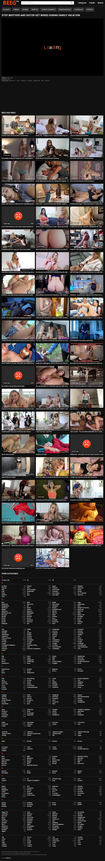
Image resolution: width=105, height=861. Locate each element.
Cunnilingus (55, 648)
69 (53, 580)
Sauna (54, 812)
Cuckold (4, 647)
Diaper (29, 658)
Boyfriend (30, 620)
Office (3, 778)
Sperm (80, 822)
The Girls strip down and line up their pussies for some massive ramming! (52, 340)
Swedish (4, 829)
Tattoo (29, 837)
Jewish (29, 735)
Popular (92, 3)
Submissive (55, 828)
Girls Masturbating (83, 696)
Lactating (4, 747)
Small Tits (35, 9)
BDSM (54, 602)
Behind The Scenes (83, 607)
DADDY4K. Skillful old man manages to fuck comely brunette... (86, 318)
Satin (28, 812)
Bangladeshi (5, 606)
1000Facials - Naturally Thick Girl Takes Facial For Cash (86, 454)
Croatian (55, 645)
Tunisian (4, 846)
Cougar (80, 641)
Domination (81, 660)
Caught (29, 633)
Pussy (3, 797)
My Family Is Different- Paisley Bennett (82, 158)
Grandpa (80, 700)
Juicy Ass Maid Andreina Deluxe (79, 135)
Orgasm (4, 780)
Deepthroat (81, 656)
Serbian (80, 814)
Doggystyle (36, 80)
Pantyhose (30, 788)
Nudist (29, 773)
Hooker (54, 713)
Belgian (4, 609)
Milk (79, 761)
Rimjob (4, 804)
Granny (4, 702)
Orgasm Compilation (33, 780)
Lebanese (30, 749)
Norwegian (5, 773)
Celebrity (55, 633)
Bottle (80, 618)
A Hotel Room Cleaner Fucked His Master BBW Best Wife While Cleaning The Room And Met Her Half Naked (86, 545)
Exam (3, 672)
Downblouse (5, 663)
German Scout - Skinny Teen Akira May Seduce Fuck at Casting (18, 545)
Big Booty (4, 611)
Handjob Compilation (84, 709)
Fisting (29, 684)
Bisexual (4, 614)
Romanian (30, 804)
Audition (4, 595)
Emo (3, 671)
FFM (3, 678)
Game (28, 695)
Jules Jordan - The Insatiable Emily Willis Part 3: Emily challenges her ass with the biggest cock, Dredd (86, 431)
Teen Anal (55, 839)
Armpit (80, 591)
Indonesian (30, 722)
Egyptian (54, 669)
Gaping (80, 695)
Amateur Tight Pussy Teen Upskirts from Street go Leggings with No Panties (18, 500)
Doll (53, 660)
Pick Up (29, 790)
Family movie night (41, 454)
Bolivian (54, 616)
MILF (3, 756)
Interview (30, 724)
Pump (79, 795)
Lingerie (4, 750)
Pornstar (80, 791)
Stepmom (5, 826)
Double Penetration (65, 9)
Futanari (4, 689)
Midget (29, 761)
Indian (3, 722)
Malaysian (30, 758)
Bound (3, 620)
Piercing (54, 790)
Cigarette (4, 636)
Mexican (4, 761)
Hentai (54, 711)
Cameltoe (81, 629)
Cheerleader (5, 634)
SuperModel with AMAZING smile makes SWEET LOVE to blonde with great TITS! (52, 409)
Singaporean (81, 817)
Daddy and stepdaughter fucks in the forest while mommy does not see (52, 363)
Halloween (30, 709)
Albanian (80, 586)
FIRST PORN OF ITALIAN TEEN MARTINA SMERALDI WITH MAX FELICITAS (18, 363)
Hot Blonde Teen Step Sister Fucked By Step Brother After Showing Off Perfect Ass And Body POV (52, 272)
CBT (3, 629)
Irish (79, 724)
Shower (47, 80)
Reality (4, 802)
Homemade (30, 713)
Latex (28, 747)
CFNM (29, 629)
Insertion (55, 722)
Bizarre (29, 614)
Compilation (56, 640)
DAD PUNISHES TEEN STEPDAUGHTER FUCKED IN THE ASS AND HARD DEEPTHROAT (52, 545)
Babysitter (5, 604)
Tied (79, 841)
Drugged (54, 663)
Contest (4, 641)
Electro (80, 669)
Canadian (4, 631)
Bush (53, 623)
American (80, 588)
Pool (53, 791)
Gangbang (55, 695)
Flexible (80, 684)
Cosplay (29, 641)
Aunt (28, 595)
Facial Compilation (83, 678)
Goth (53, 700)
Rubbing (4, 806)
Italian (29, 726)
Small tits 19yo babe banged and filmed (81, 249)
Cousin (29, 643)
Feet (79, 680)
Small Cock (55, 819)
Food (3, 685)
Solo (53, 821)
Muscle (4, 765)
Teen (18, 80)
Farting (29, 680)
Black (54, 614)
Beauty (54, 607)
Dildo (53, 658)
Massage (80, 758)
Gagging (4, 695)
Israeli (3, 726)
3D (28, 580)
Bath (79, 606)
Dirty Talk (80, 658)
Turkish (29, 846)
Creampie (80, 643)
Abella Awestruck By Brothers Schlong (47, 158)
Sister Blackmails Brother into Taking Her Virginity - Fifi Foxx (52, 181)
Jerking (4, 735)
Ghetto (29, 696)
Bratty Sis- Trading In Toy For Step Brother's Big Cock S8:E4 (52, 135)
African (29, 586)
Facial (54, 678)
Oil (28, 778)
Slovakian (30, 819)
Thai (3, 841)
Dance (29, 656)
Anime (79, 589)
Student (29, 828)
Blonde (30, 80)
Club (53, 638)
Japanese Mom (6, 733)
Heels (28, 711)
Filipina (54, 682)
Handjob (54, 709)
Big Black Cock (56, 609)
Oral (79, 778)
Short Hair (30, 817)
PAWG (3, 786)
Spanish (29, 822)
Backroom (30, 604)
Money (54, 763)
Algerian (4, 588)
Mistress (4, 763)
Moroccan (81, 763)
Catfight (4, 633)
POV (42, 80)
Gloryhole (55, 698)
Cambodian (55, 629)
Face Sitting (30, 678)
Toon (79, 842)
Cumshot (4, 648)
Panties (4, 788)
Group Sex (55, 702)
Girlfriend (55, 696)
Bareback (55, 606)
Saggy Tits (5, 812)
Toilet (54, 842)
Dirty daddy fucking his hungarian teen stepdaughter (17, 158)
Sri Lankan (81, 824)
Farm (3, 680)
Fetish (29, 682)
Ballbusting (81, 604)
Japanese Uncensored (33, 733)
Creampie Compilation (8, 645)
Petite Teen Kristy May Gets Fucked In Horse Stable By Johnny (86, 386)
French (4, 687)
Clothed (29, 638)
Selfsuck (55, 814)
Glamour (4, 698)
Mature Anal (56, 760)
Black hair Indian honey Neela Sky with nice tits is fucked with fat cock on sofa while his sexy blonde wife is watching (52, 477)
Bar (28, 606)
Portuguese (5, 793)
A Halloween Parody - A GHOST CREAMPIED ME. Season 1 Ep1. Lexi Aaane (86, 226)
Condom (80, 640)
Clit (79, 636)
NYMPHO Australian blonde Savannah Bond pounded (17, 295)
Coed (79, 638)
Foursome (81, 685)
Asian (3, 593)
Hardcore (23, 80)
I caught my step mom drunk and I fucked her (83, 477)
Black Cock (81, 614)
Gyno (53, 703)
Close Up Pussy (6, 638)
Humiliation (55, 715)
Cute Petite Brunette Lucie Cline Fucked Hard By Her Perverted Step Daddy (18, 226)
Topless (4, 844)
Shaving (54, 815)
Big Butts (30, 611)
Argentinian (30, 591)
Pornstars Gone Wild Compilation (80, 500)
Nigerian (54, 771)
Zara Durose (73, 409)
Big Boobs (81, 609)
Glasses (29, 698)
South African (82, 821)
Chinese (54, 634)
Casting (80, 631)
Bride (79, 620)
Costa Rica (55, 641)
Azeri (3, 596)
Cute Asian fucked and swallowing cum (13, 568)
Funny (79, 687)
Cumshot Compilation (48, 9)
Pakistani (55, 786)
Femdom (4, 682)
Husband (4, 716)
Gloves (80, 698)
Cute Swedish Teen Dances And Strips (81, 340)
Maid (3, 758)
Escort (54, 671)
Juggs (79, 735)
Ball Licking (55, 604)
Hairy (3, 709)
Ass (28, 593)
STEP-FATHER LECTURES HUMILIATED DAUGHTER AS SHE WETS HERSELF (18, 181)
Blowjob (29, 616)
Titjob (29, 842)
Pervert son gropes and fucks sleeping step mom (16, 318)
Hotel (79, 713)
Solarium (29, 821)
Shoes (3, 817)
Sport (3, 824)
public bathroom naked (8, 477)
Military (54, 761)
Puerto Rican (31, 795)
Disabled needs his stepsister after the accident (16, 249)
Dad (3, 656)
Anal (3, 589)
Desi (3, 658)
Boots (29, 618)
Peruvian (80, 788)
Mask (54, 758)
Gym (28, 703)
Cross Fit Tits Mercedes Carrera (45, 568)
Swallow (80, 828)
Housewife (6, 9)
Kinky (3, 741)
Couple (4, 643)
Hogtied (4, 713)
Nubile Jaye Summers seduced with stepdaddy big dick (18, 204)
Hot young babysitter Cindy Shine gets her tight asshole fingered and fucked (52, 386)
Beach (29, 607)
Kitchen (54, 741)
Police (3, 791)
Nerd (28, 771)
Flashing (54, 684)
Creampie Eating (32, 645)
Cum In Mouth (56, 647)
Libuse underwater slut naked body (12, 523)
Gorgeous (30, 700)
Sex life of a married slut (77, 523)
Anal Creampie (31, 589)
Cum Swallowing (82, 647)
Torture (29, 844)
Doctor (4, 660)
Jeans (79, 733)
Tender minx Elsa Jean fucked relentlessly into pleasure (18, 340)
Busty (79, 623)
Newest (100, 3)
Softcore (4, 821)
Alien (28, 588)
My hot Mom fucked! (8, 454)
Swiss (79, 829)
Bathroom (12, 80)
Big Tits (54, 613)
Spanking (55, 822)
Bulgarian (4, 623)
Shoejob (80, 815)
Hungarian (81, 715)
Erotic (29, 671)
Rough (54, 804)
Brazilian (54, 620)
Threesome (55, 841)
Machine (54, 756)
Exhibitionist (30, 672)
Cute (79, 648)
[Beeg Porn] (10, 3)
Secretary (5, 814)
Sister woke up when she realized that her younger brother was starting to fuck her (52, 249)
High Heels (81, 711)
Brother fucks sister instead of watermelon (15, 135)
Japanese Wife (56, 733)
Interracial (5, 724)
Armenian (55, 591)
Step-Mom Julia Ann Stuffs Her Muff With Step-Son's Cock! (18, 272)
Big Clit (54, 611)
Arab (3, 591)
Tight (3, 842)
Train (79, 844)
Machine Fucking (83, 756)
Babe (79, 602)
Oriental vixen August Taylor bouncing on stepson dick (86, 204)
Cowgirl (54, 643)
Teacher (80, 837)
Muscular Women (32, 765)
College (4, 640)
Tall (3, 837)
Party (54, 788)
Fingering (80, 682)
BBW (28, 602)
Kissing (29, 741)
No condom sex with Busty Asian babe (13, 386)
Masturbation (6, 760)
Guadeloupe (81, 702)
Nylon (79, 773)
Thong (29, 841)
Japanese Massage (83, 732)
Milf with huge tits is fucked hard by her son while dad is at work (86, 272)
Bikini (79, 613)
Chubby (80, 634)
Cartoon (54, 631)
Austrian (80, 595)
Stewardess (30, 826)
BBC (3, 602)
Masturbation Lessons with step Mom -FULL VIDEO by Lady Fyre (52, 295)
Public (3, 795)
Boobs (4, 618)
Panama (80, 786)
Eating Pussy (5, 669)
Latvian (80, 747)
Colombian (30, 640)
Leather (4, 749)
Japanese (30, 732)
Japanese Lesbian (57, 732)
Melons (80, 760)
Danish (54, 656)
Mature (29, 760)
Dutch (79, 663)
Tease (3, 839)
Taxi (53, 837)
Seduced (29, 814)
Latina (54, 747)
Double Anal (30, 661)
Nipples (80, 771)
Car (28, 631)
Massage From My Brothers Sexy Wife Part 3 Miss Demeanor (86, 363)
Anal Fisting (55, 589)
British (4, 621)
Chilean (29, 634)
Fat (53, 680)
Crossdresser (79, 9)
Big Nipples (30, 613)
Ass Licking (55, 593)
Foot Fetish (30, 685)
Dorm (3, 661)
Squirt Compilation (58, 824)
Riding (79, 802)
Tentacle (80, 839)
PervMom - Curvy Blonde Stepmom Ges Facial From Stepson (86, 295)
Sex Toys (4, 815)
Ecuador (29, 669)
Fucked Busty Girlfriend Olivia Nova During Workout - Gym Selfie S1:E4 (52, 500)
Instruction (81, 722)
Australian (55, 595)
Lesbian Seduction (83, 749)
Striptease (5, 828)
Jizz (53, 735)
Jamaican (4, 732)
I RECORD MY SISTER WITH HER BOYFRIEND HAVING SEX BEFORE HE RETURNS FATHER (52, 318)
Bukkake (80, 621)
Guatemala (5, 703)
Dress (28, 663)
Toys (53, 844)
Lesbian (54, 749)
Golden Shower (6, 700)
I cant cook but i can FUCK (44, 431)
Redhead (16, 9)
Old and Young (56, 778)
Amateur (55, 588)
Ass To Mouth (82, 593)
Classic (54, 636)
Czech (3, 650)
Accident (4, 586)
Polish (29, 791)
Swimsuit (30, 829)
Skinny (4, 819)
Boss (53, 618)
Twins (54, 846)
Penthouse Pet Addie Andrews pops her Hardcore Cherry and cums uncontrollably (18, 409)
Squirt (29, 824)
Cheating (80, 633)
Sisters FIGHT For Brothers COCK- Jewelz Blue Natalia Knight (52, 226)
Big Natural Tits (6, 613)
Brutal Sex (55, 621)
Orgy (53, 780)
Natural (4, 771)
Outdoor (80, 780)
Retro (54, 802)
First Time (5, 684)
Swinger (54, 829)
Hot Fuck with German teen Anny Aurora (82, 181)
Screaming (81, 812)
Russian (29, 806)
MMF (28, 756)
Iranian (54, 724)
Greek (29, 702)
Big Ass (29, 609)
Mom (28, 763)
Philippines (5, 790)
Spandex (4, 822)
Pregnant (30, 793)
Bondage (25, 9)
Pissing (80, 790)
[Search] (72, 3)
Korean (80, 741)
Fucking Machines (32, 687)
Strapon (80, 826)
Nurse (54, 773)
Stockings (55, 826)
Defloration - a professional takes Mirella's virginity (51, 204)
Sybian (4, 831)
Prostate (55, 793)
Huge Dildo (30, 715)
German (4, 696)
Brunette (29, 621)
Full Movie (90, 9)
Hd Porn (8, 858)
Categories (82, 3)
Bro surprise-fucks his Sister (44, 523)
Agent (54, 586)
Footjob (54, 685)
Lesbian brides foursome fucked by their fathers (16, 431)
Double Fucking (56, 661)
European (80, 671)
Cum (28, 647)
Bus (28, 623)
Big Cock (80, 611)
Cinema (29, 636)
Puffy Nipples (56, 795)
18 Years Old (5, 580)
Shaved (29, 815)
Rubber (80, 804)
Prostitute (81, 793)
